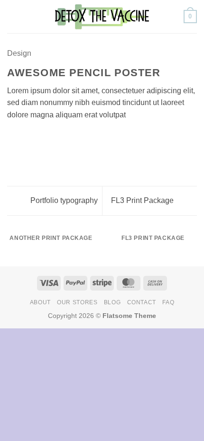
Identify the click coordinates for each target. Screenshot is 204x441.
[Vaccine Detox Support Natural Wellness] (102, 16)
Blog (112, 302)
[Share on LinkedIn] (70, 137)
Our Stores (77, 302)
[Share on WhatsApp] (13, 137)
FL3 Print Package (143, 200)
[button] (13, 16)
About (40, 302)
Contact (141, 302)
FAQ (168, 302)
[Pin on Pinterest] (59, 137)
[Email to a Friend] (47, 137)
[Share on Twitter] (36, 137)
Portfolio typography (63, 200)
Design (19, 53)
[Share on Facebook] (24, 137)
